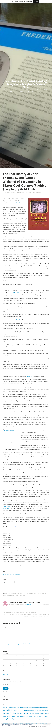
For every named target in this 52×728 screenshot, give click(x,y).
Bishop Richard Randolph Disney (41, 710)
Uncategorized (21, 192)
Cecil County (19, 593)
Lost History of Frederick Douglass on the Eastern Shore (17, 644)
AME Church (37, 707)
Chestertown (41, 713)
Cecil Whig (25, 593)
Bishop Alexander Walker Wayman (27, 710)
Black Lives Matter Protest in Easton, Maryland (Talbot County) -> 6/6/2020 (19, 612)
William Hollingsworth (18, 292)
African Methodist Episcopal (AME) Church (25, 707)
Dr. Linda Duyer (11, 719)
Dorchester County (25, 716)
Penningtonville (6, 506)
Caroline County (16, 713)
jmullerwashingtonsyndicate (9, 192)
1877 (7, 707)
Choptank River (46, 713)
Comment (45, 636)
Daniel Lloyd (5, 716)
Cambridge (6, 713)
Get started (36, 1)
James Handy (17, 723)
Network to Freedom (8, 595)
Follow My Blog (6, 679)
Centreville (37, 713)
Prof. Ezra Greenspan (21, 203)
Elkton (44, 593)
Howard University (11, 723)
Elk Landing (40, 593)
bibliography (13, 710)
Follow (5, 688)
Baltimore (5, 710)
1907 (15, 707)
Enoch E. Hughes (20, 721)
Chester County (32, 593)
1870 (4, 707)
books (47, 710)
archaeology (46, 707)
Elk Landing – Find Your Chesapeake (12, 574)
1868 (3, 707)
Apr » (7, 674)
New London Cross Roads (15, 320)
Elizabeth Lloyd (14, 721)
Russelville (29, 376)
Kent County (35, 723)
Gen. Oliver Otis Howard (35, 721)
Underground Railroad (20, 595)
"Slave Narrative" (11, 593)
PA (14, 595)
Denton (10, 716)
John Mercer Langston (28, 723)
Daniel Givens (6, 508)
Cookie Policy (23, 725)
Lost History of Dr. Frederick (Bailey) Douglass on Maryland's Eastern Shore (26, 84)
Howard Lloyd (5, 723)
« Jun (4, 674)
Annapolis (42, 707)
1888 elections (13, 707)
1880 (10, 707)
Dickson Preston (16, 716)
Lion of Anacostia (40, 723)
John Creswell (21, 723)
